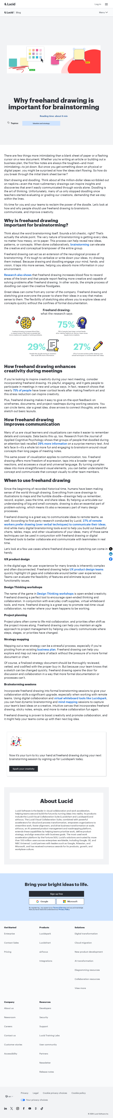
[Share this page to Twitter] (110, 549)
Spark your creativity (23, 768)
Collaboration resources (87, 979)
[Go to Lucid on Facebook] (23, 1108)
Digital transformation (86, 933)
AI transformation (84, 960)
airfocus (43, 951)
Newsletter (45, 1062)
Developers (45, 1008)
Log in (98, 4)
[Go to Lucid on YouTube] (29, 1108)
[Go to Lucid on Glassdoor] (35, 1108)
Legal (35, 1093)
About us (9, 1008)
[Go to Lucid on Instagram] (17, 1108)
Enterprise (9, 933)
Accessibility (10, 1053)
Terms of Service (59, 908)
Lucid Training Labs (49, 1035)
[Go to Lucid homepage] (13, 4)
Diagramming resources (87, 970)
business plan (46, 649)
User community (48, 1044)
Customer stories (13, 1044)
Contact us (10, 1035)
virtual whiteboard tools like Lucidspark (80, 698)
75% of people (22, 390)
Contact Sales (11, 942)
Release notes (46, 1071)
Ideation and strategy (41, 123)
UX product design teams (86, 569)
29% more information (52, 443)
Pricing (7, 951)
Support (43, 1026)
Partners (43, 1053)
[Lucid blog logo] (13, 12)
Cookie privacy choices (55, 1093)
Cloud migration (83, 942)
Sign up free (56, 893)
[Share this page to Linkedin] (110, 554)
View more (80, 988)
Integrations (45, 960)
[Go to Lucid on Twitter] (11, 1108)
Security (43, 1017)
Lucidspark (45, 933)
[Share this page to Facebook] (110, 559)
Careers (8, 1026)
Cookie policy (79, 1093)
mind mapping (68, 701)
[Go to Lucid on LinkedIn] (5, 1108)
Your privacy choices (37, 1099)
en (10, 1096)
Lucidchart (45, 942)
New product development (89, 951)
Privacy (24, 1093)
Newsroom (10, 1017)
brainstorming (79, 244)
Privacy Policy (64, 909)
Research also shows (18, 274)
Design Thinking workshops (55, 593)
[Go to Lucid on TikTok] (42, 1108)
